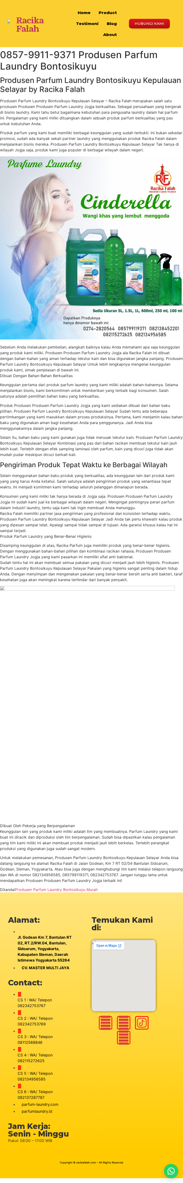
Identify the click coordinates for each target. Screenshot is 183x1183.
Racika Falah (29, 25)
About (110, 34)
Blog (112, 23)
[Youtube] (123, 1037)
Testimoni (87, 23)
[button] (171, 1171)
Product (108, 12)
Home (84, 12)
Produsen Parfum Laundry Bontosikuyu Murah (56, 889)
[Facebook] (123, 1022)
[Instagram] (105, 1022)
